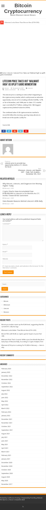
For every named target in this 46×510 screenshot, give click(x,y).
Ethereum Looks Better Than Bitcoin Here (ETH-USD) (22, 22)
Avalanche (21, 107)
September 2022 (7, 387)
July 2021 (4, 437)
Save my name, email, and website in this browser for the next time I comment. (23, 267)
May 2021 (4, 444)
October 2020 (6, 470)
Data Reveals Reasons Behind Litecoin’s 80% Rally (23, 201)
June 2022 (4, 397)
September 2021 (7, 430)
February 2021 (6, 455)
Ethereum (7, 305)
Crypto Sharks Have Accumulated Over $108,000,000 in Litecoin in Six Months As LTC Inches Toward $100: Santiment (21, 193)
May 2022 (4, 401)
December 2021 (6, 419)
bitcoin (6, 88)
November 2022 (6, 379)
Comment (6, 224)
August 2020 (5, 477)
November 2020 (6, 466)
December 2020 (6, 462)
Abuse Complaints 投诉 (17, 500)
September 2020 (7, 473)
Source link (6, 125)
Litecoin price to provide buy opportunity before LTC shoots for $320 (16, 164)
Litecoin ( (14, 100)
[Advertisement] (23, 48)
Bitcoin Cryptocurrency (23, 8)
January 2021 (5, 459)
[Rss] (23, 506)
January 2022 (5, 415)
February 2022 (6, 412)
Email (5, 251)
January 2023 (5, 372)
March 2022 (5, 408)
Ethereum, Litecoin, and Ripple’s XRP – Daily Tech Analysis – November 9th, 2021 (29, 171)
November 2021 (6, 423)
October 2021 (6, 426)
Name (5, 244)
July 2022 (4, 394)
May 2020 (4, 480)
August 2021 (5, 434)
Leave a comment (10, 89)
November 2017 (6, 484)
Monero (6, 312)
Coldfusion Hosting (13, 498)
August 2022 (5, 390)
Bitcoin (6, 301)
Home (4, 73)
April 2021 (4, 448)
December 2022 (6, 376)
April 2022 (4, 405)
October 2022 (6, 383)
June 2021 (4, 441)
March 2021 (5, 452)
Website (5, 259)
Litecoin (10, 73)
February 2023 (6, 369)
